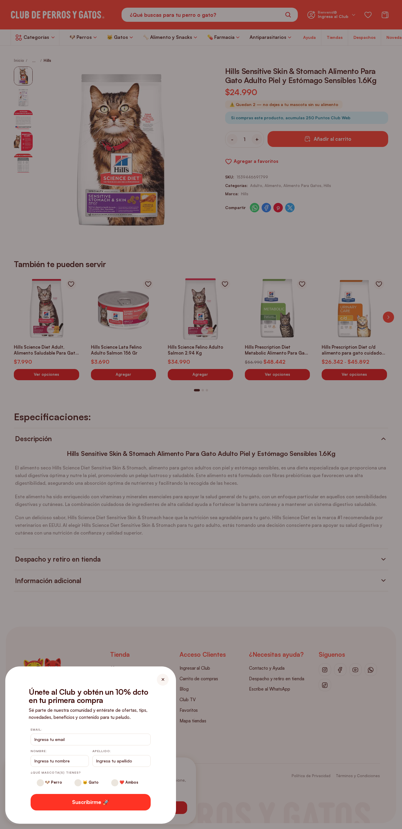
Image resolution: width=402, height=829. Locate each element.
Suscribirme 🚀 (90, 802)
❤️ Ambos (128, 782)
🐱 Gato (90, 782)
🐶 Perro (53, 782)
